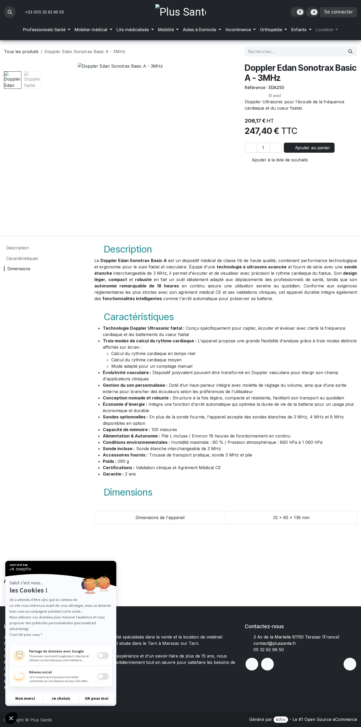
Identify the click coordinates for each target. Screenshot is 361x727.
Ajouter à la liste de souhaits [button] (279, 159)
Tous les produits (21, 51)
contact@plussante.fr (274, 643)
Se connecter (338, 12)
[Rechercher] (350, 51)
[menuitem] (46, 29)
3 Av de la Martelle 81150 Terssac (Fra (292, 637)
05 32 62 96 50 (268, 649)
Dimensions (18, 268)
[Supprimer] (251, 148)
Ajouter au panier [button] (312, 147)
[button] (10, 12)
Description (17, 247)
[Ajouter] (276, 148)
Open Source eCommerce (330, 719)
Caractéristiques (21, 258)
